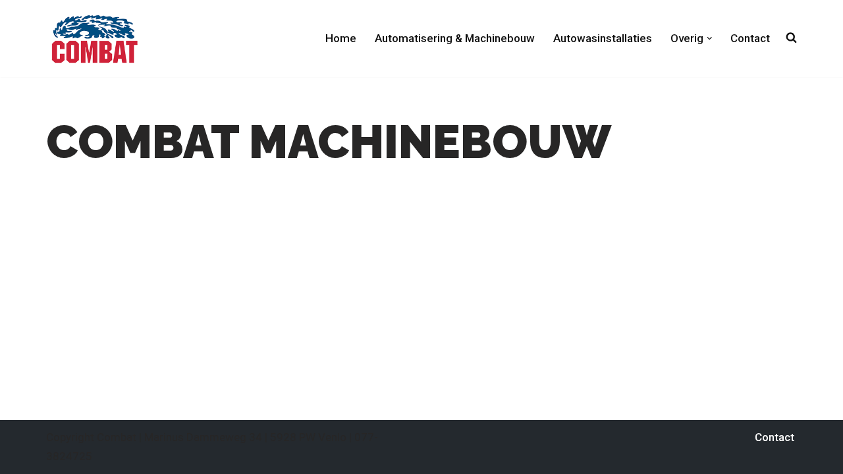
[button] (710, 38)
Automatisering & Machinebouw (455, 38)
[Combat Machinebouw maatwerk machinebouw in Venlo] (94, 38)
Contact (750, 38)
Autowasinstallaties (602, 38)
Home (340, 38)
